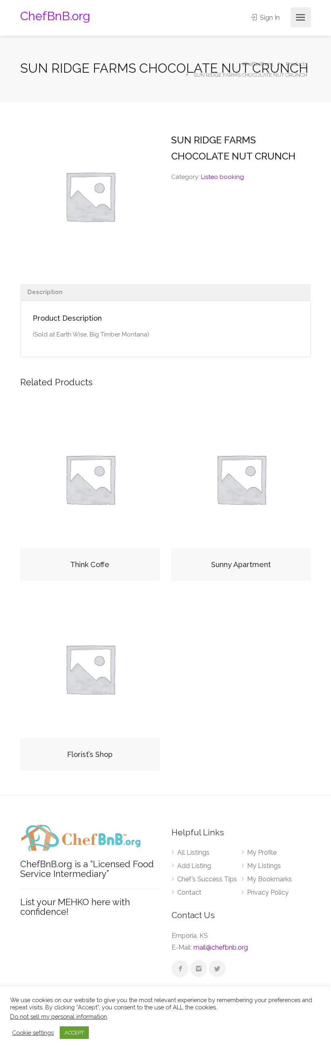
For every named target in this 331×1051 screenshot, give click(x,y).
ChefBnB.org (55, 16)
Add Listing (194, 866)
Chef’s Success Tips (207, 879)
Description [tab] (45, 292)
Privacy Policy (268, 892)
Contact (189, 892)
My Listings (264, 866)
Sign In (269, 17)
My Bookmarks (269, 879)
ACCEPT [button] (74, 1033)
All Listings (193, 852)
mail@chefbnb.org (220, 947)
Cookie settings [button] (33, 1032)
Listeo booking (222, 177)
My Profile (262, 852)
